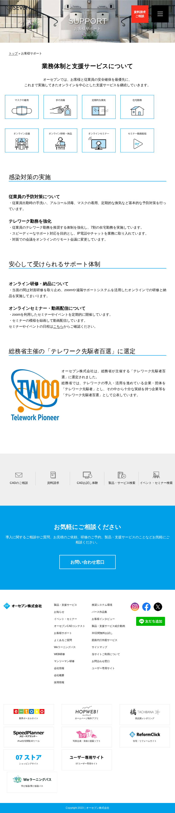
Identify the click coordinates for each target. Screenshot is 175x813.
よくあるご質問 (63, 640)
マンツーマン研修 (64, 661)
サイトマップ (99, 647)
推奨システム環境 (102, 604)
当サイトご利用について (106, 654)
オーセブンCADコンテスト (69, 626)
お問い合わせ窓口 (87, 562)
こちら (58, 326)
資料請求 (140, 14)
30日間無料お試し (102, 633)
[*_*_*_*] (22, 118)
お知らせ (59, 611)
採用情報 (59, 682)
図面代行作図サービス (104, 640)
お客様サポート (63, 633)
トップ (13, 53)
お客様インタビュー (103, 618)
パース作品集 (99, 611)
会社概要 (59, 675)
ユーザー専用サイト (103, 668)
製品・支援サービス (65, 604)
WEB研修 (59, 654)
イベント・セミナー (65, 618)
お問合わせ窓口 (101, 661)
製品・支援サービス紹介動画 (108, 626)
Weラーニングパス (65, 647)
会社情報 (59, 668)
